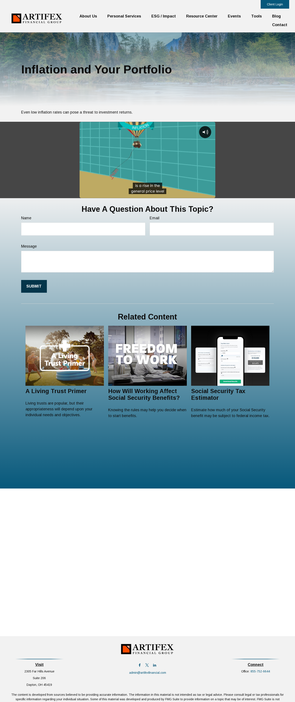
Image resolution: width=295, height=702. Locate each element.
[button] (88, 16)
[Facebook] (140, 665)
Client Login (275, 4)
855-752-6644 (260, 671)
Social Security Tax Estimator (218, 394)
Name (26, 218)
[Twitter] (147, 665)
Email (154, 218)
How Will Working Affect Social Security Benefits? (144, 394)
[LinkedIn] (155, 665)
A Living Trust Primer (56, 391)
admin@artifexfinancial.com (147, 672)
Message (29, 246)
